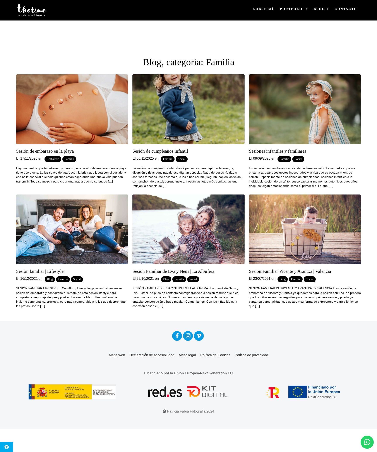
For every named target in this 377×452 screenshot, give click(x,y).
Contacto (346, 9)
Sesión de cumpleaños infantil (160, 151)
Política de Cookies (215, 355)
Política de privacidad (251, 355)
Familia (69, 159)
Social (181, 159)
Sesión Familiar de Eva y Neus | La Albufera (173, 271)
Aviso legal (187, 355)
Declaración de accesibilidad (151, 355)
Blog (319, 9)
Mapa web (117, 355)
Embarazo (53, 159)
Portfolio (292, 9)
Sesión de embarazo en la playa (45, 151)
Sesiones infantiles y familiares (277, 151)
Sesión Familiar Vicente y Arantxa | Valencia (290, 271)
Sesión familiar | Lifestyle (39, 271)
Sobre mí (263, 9)
